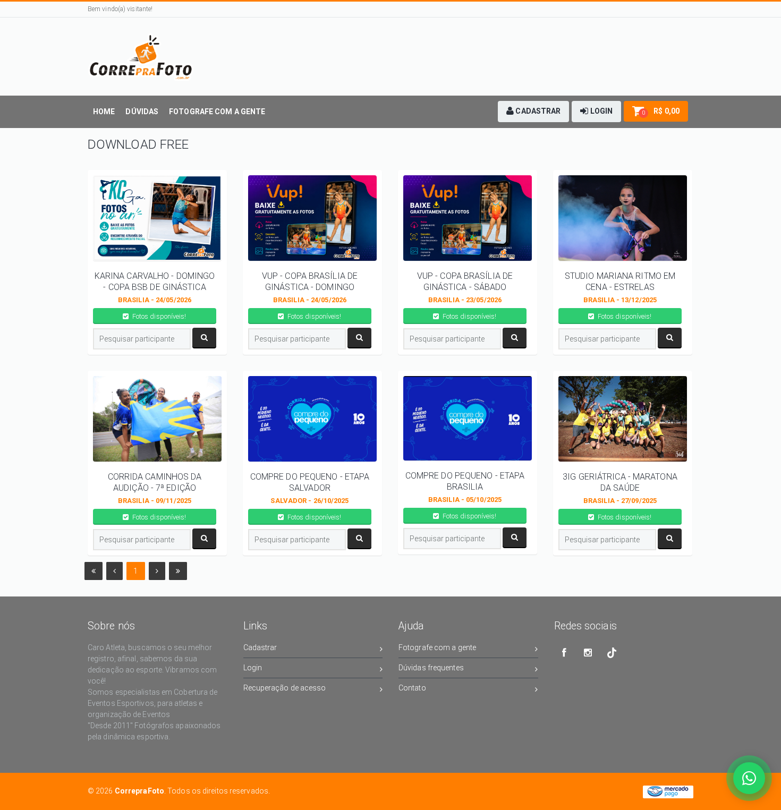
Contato (412, 688)
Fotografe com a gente (437, 647)
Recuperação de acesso (284, 688)
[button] (533, 111)
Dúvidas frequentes (431, 667)
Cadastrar (260, 647)
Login (252, 667)
